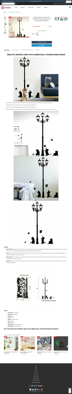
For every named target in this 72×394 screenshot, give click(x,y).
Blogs (36, 368)
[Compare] (28, 18)
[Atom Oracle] (6, 7)
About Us (36, 372)
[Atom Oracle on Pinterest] (34, 386)
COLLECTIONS (30, 7)
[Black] (37, 34)
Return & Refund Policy (36, 382)
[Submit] (15, 4)
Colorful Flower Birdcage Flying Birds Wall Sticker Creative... (11, 352)
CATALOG (23, 7)
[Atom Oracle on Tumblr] (38, 386)
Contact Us (36, 374)
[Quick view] (17, 342)
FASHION (38, 7)
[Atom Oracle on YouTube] (40, 386)
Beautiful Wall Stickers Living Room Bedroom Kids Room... (26, 352)
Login (61, 4)
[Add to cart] (50, 346)
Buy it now (41, 45)
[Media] (28, 20)
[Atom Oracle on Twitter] (32, 386)
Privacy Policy (36, 376)
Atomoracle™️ (35, 391)
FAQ (36, 366)
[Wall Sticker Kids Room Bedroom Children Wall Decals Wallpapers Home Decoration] (44, 343)
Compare (56, 4)
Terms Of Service (36, 380)
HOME (16, 7)
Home (36, 370)
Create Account (67, 4)
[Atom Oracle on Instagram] (36, 386)
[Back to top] (70, 392)
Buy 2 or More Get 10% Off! (20, 1)
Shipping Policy (36, 378)
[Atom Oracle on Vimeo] (42, 386)
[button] (10, 27)
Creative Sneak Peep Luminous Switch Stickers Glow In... (60, 352)
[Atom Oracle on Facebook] (30, 386)
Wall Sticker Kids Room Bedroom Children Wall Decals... (44, 352)
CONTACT (46, 7)
